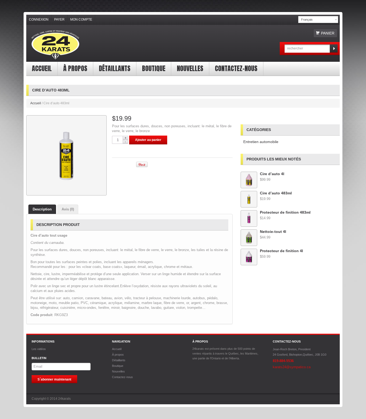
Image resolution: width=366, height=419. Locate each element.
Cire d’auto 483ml (276, 193)
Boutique (153, 68)
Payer (59, 19)
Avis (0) (68, 209)
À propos (75, 68)
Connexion (38, 19)
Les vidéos (39, 349)
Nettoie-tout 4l (273, 231)
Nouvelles (190, 68)
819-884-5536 (283, 361)
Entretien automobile (260, 142)
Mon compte (81, 19)
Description (42, 209)
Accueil (42, 68)
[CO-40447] (66, 155)
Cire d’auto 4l (272, 174)
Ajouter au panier (148, 140)
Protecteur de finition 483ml (285, 212)
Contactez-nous (236, 68)
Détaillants (114, 68)
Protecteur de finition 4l (281, 251)
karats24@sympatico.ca (292, 367)
